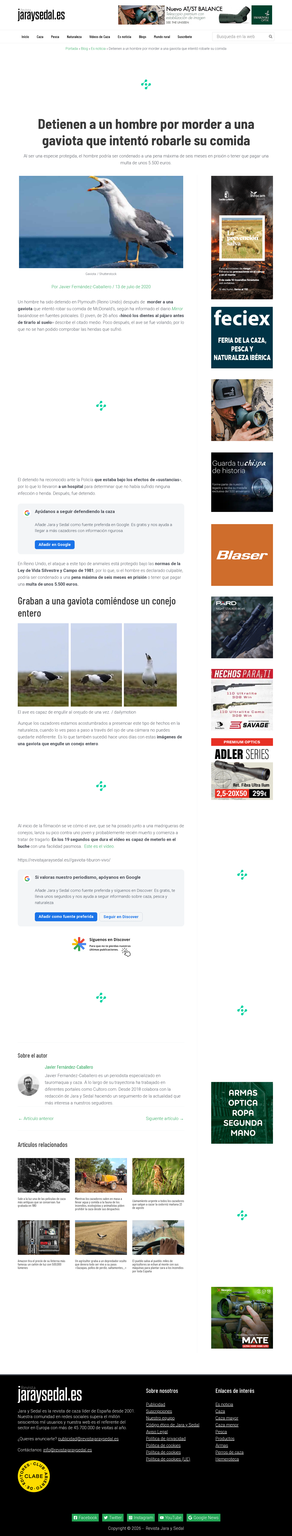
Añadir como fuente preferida (66, 916)
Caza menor (227, 1424)
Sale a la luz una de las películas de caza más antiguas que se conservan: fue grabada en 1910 (42, 1201)
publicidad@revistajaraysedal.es (88, 1438)
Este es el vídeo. (99, 846)
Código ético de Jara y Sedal (172, 1424)
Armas (221, 1445)
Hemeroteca (227, 1459)
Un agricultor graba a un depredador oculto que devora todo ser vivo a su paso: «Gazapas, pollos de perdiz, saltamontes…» (101, 1263)
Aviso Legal (157, 1431)
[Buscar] (271, 36)
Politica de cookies (163, 1445)
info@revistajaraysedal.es (67, 1449)
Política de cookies (163, 1452)
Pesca (221, 1431)
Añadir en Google (55, 544)
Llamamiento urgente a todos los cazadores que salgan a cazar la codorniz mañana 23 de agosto (158, 1203)
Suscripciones (159, 1411)
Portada (72, 48)
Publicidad (155, 1404)
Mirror (177, 308)
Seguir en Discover (121, 916)
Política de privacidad (166, 1438)
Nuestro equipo (160, 1418)
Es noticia (98, 48)
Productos (224, 1438)
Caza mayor (226, 1418)
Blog (84, 48)
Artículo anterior (36, 1118)
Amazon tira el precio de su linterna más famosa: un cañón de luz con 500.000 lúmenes (41, 1263)
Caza (220, 1411)
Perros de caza (229, 1452)
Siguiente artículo (165, 1118)
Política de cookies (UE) (168, 1459)
